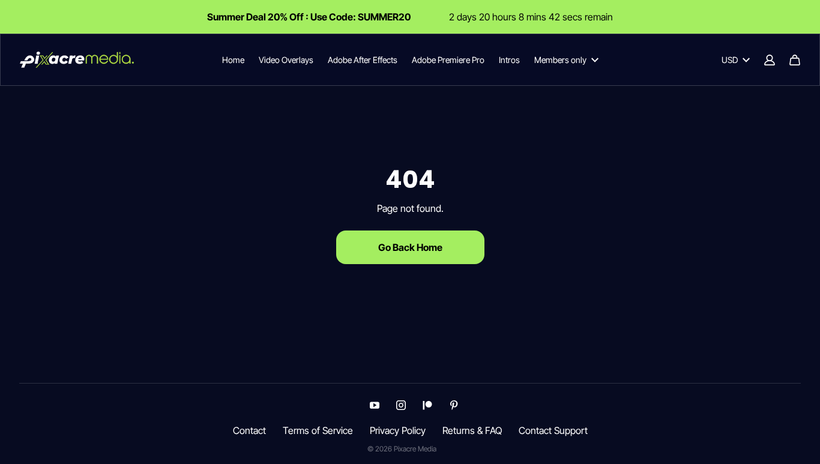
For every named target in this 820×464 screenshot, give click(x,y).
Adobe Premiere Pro (448, 60)
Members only (560, 60)
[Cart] (794, 60)
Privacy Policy (398, 430)
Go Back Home (410, 247)
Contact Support (553, 430)
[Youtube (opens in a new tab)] (374, 405)
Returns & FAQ (472, 430)
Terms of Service (318, 430)
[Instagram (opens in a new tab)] (401, 405)
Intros (509, 60)
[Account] (769, 60)
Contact (249, 430)
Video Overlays (286, 60)
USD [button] (730, 60)
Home (233, 60)
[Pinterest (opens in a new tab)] (454, 405)
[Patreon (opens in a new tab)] (427, 405)
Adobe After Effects (362, 60)
